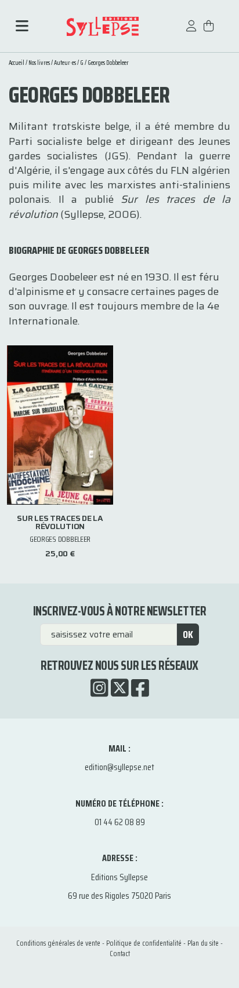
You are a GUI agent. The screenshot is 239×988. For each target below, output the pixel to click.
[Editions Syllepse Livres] (102, 26)
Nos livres (39, 63)
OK (188, 634)
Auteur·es (65, 63)
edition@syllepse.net (119, 767)
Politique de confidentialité (144, 943)
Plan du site (203, 943)
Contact (120, 953)
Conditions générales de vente (58, 943)
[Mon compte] (191, 31)
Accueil (16, 63)
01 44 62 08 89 (120, 822)
